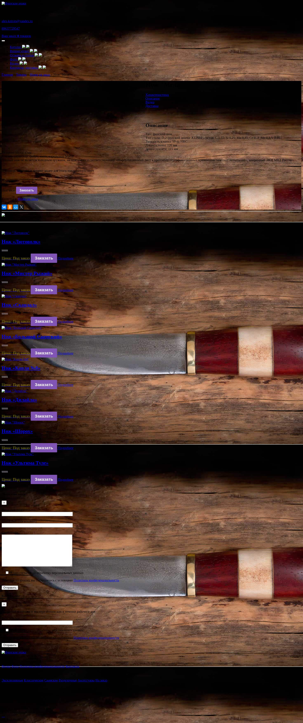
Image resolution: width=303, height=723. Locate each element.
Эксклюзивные (12, 680)
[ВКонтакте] (4, 207)
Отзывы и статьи (22, 55)
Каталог (16, 47)
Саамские (51, 680)
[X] (21, 207)
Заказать (26, 190)
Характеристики (157, 95)
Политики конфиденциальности (96, 580)
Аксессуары (86, 680)
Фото (14, 59)
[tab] (155, 95)
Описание (153, 98)
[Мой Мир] (15, 207)
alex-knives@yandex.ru (17, 21)
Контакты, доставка (24, 67)
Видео (15, 63)
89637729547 (11, 28)
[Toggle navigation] (3, 40)
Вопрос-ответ (20, 51)
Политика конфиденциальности (42, 666)
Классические (33, 680)
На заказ (101, 680)
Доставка (152, 106)
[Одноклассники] (9, 207)
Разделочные (68, 680)
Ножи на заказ (28, 199)
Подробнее (65, 258)
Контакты (72, 666)
